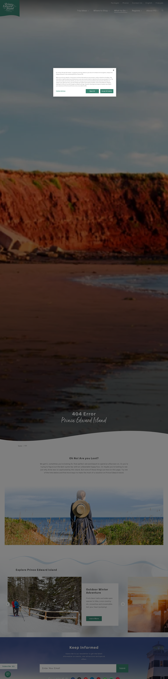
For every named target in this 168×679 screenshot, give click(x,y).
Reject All (92, 91)
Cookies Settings (60, 91)
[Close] (113, 70)
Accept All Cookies (107, 91)
